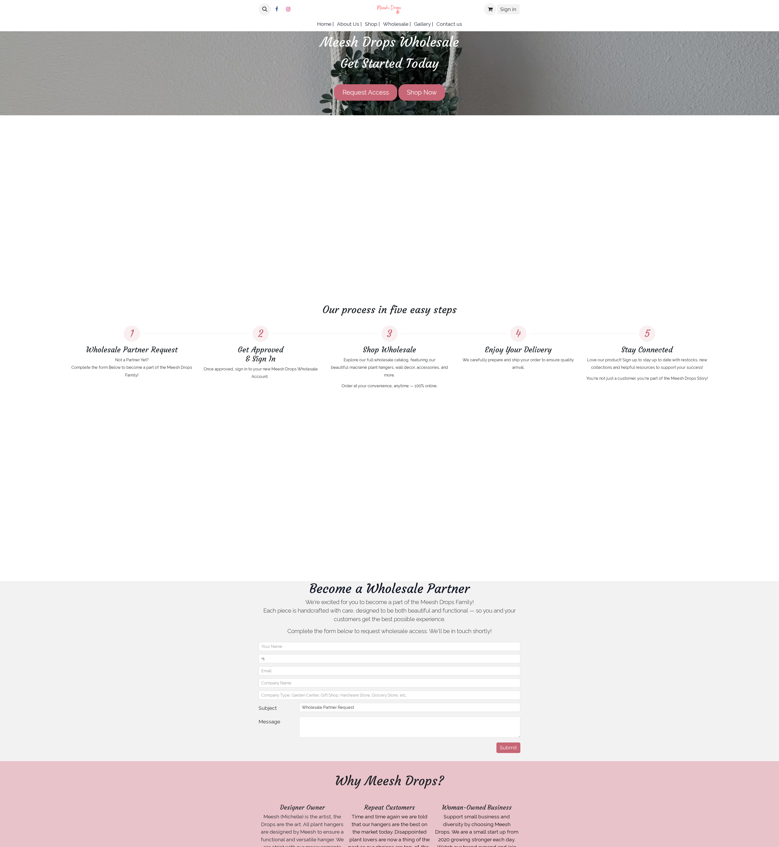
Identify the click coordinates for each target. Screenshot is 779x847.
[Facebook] (277, 9)
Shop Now (422, 92)
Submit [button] (508, 747)
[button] (265, 9)
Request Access (365, 92)
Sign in (508, 9)
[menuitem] (325, 24)
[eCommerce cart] (490, 9)
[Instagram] (288, 9)
